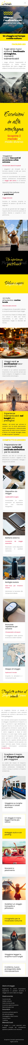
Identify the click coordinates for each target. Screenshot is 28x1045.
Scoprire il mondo (14, 137)
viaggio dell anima (10, 181)
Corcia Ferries (5, 748)
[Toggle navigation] (25, 3)
